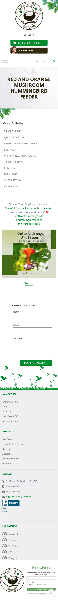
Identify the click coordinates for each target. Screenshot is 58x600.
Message (18, 338)
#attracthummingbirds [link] (29, 216)
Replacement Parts (11, 458)
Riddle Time (11, 186)
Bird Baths (7, 449)
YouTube (13, 546)
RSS (10, 552)
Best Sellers (7, 439)
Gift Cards (7, 463)
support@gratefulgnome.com (18, 496)
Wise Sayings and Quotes (20, 155)
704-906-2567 (26, 50)
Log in (31, 34)
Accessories (7, 453)
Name (16, 311)
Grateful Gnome (10, 401)
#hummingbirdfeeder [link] (29, 220)
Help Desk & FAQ (10, 416)
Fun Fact (9, 149)
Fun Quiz (9, 168)
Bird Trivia (10, 174)
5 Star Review (12, 180)
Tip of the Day (13, 131)
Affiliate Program (10, 421)
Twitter (12, 540)
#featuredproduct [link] (29, 224)
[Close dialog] (56, 561)
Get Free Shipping (41, 589)
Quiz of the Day (14, 137)
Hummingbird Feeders (13, 444)
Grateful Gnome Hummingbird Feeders (29, 208)
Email (16, 324)
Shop (4, 406)
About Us (6, 411)
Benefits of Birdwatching (20, 143)
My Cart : (29, 42)
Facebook (13, 534)
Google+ (12, 558)
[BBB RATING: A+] (11, 501)
